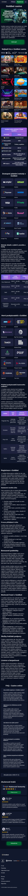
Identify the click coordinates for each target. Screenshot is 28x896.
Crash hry (15, 53)
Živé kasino (9, 53)
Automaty (22, 52)
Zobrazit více (14, 843)
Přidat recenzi (14, 792)
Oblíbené (3, 52)
